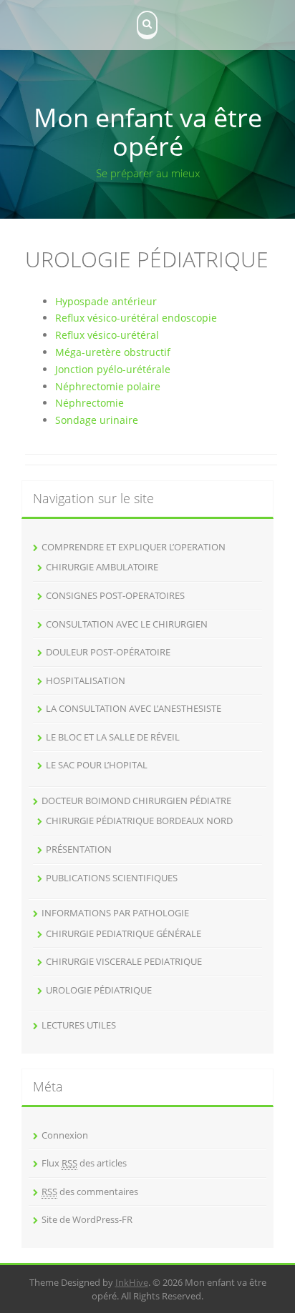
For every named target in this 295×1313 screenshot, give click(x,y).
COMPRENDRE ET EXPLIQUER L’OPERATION (134, 546)
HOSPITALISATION (85, 680)
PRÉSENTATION (79, 849)
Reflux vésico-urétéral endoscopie (136, 317)
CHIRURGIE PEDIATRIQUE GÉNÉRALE (123, 933)
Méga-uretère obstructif (112, 352)
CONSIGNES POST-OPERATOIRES (115, 595)
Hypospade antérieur (106, 301)
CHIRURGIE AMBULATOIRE (102, 566)
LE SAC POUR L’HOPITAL (97, 764)
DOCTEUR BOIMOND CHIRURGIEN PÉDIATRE (136, 800)
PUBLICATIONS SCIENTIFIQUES (112, 877)
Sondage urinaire (96, 420)
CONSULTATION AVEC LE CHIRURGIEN (127, 624)
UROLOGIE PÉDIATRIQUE (99, 989)
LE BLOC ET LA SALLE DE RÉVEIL (113, 736)
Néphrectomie (89, 403)
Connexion (65, 1135)
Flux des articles (84, 1162)
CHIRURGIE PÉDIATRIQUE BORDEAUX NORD (139, 820)
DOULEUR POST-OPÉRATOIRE (108, 651)
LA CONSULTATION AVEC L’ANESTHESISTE (133, 708)
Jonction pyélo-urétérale (112, 369)
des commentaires (90, 1191)
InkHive (131, 1282)
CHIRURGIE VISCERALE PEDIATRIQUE (124, 961)
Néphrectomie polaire (107, 386)
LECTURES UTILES (79, 1025)
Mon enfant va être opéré (148, 132)
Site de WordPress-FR (87, 1219)
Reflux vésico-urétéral (107, 335)
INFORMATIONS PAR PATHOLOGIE (115, 912)
